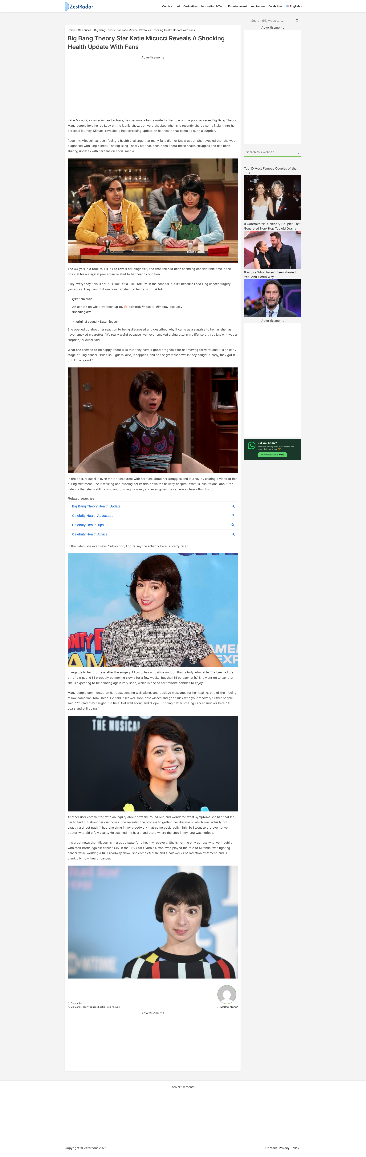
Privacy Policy (289, 1148)
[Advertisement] (153, 86)
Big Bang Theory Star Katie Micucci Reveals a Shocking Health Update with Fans (144, 30)
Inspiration (257, 6)
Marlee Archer (229, 1006)
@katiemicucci (82, 299)
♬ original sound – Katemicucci (95, 321)
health (101, 1006)
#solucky (175, 307)
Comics (167, 6)
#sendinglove (82, 312)
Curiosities (190, 6)
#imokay (162, 307)
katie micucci (113, 1006)
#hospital (148, 307)
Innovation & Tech (213, 6)
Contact (271, 1148)
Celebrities (275, 6)
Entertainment (237, 6)
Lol (178, 6)
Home (71, 30)
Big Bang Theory (80, 1006)
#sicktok (134, 307)
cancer (93, 1006)
